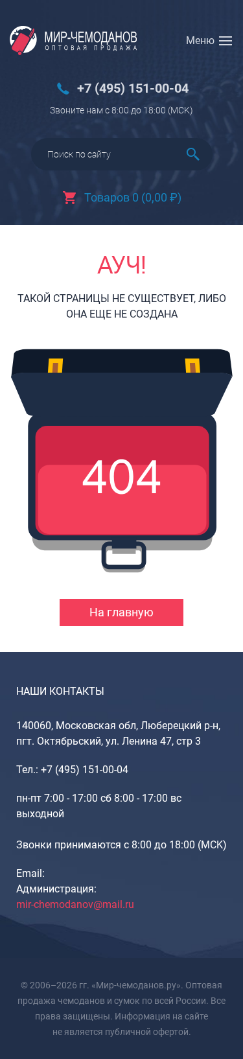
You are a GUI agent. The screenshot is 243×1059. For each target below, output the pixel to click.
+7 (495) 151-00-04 (133, 88)
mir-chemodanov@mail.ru (75, 904)
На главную (121, 612)
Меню (200, 40)
